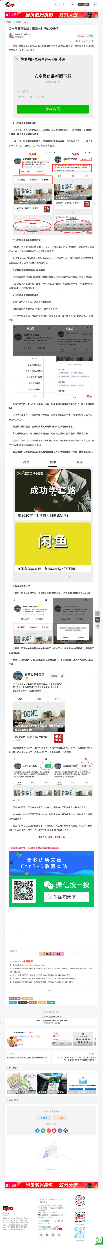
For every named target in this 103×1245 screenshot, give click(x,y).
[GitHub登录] (65, 1130)
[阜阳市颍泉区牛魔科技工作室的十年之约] (59, 1229)
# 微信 (12, 1002)
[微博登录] (49, 1130)
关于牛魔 (43, 1202)
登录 (45, 1118)
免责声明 (41, 1200)
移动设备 (15, 998)
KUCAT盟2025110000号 (47, 1221)
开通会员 (84, 5)
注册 (61, 1118)
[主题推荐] (97, 613)
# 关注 (50, 1002)
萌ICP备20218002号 (45, 1217)
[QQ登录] (37, 1130)
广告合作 (61, 1200)
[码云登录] (54, 1130)
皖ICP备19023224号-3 (48, 1212)
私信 (91, 36)
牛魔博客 (19, 34)
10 (31, 1036)
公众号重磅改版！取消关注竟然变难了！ (35, 28)
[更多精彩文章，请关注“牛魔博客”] (51, 863)
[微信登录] (43, 1130)
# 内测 (41, 1002)
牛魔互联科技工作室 (56, 1208)
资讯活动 (17, 22)
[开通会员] (97, 619)
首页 (9, 22)
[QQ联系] (97, 626)
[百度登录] (60, 1130)
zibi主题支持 (42, 1210)
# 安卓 (32, 1002)
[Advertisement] (52, 928)
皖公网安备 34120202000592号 (51, 1215)
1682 (24, 1036)
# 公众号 (22, 1002)
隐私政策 (51, 1200)
